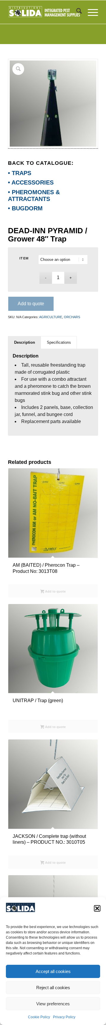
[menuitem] (76, 12)
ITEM (24, 258)
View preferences (53, 1003)
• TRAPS (19, 173)
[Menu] (90, 12)
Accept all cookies (53, 971)
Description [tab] (24, 342)
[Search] (76, 12)
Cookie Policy (39, 1017)
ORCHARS (72, 317)
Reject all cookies (53, 987)
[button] (97, 908)
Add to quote (31, 303)
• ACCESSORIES (31, 182)
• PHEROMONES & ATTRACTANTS (34, 195)
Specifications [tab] (59, 342)
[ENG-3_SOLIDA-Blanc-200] (44, 12)
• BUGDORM (25, 208)
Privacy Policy (64, 1017)
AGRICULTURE (50, 317)
